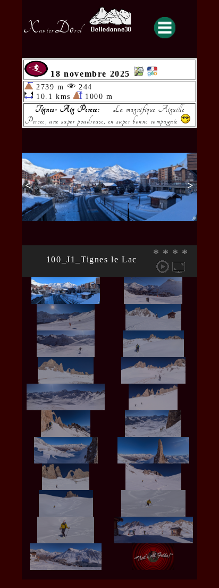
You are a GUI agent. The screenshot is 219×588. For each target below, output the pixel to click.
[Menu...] (164, 27)
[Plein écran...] (178, 266)
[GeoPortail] (152, 73)
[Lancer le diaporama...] (162, 266)
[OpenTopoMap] (138, 73)
